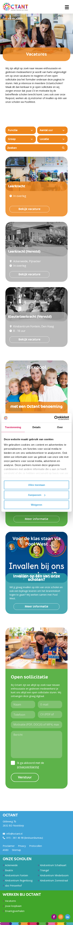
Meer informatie (36, 519)
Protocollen (35, 845)
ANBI (5, 850)
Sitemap (16, 850)
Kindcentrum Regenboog (18, 880)
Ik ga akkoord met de (30, 765)
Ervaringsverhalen (14, 911)
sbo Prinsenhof (13, 885)
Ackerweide (11, 865)
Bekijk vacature (29, 209)
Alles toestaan (36, 484)
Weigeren (36, 504)
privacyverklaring (28, 767)
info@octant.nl (14, 833)
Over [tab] (60, 427)
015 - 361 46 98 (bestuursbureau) (24, 837)
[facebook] (54, 917)
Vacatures (17, 18)
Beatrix (9, 870)
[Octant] (15, 7)
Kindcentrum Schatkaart (53, 865)
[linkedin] (67, 917)
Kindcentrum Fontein (16, 875)
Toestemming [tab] (13, 427)
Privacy (22, 845)
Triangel (44, 870)
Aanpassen (34, 494)
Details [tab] (36, 427)
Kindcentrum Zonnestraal (54, 880)
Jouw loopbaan (13, 906)
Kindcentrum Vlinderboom (54, 875)
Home (6, 18)
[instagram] (60, 917)
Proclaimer (9, 845)
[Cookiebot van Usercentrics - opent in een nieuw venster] (54, 418)
